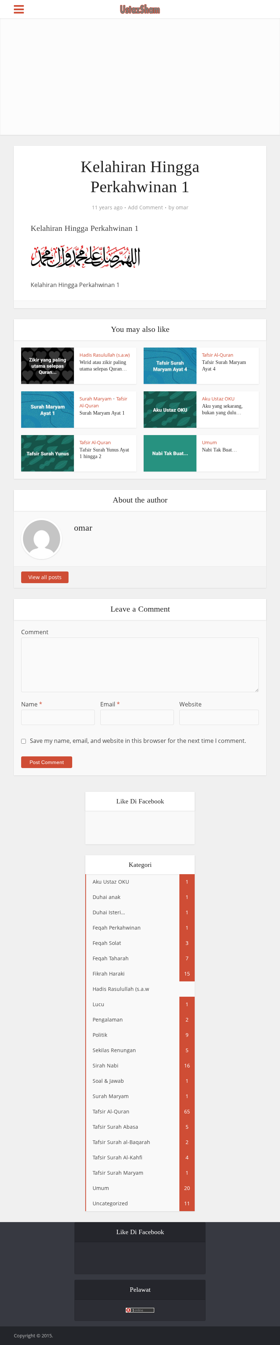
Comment (34, 632)
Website (190, 704)
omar (182, 207)
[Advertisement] (146, 77)
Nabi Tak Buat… (219, 450)
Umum (209, 442)
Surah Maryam (95, 398)
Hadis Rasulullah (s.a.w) (104, 355)
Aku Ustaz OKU (218, 398)
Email (110, 704)
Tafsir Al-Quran (217, 355)
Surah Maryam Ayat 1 (102, 413)
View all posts (45, 577)
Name (31, 704)
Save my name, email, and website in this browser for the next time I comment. (138, 741)
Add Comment (145, 207)
